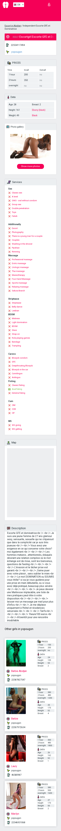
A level (15, 196)
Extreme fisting (18, 393)
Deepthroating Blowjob (22, 365)
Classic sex (17, 193)
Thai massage (18, 271)
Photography (17, 232)
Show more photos (30, 166)
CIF (13, 413)
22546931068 (18, 822)
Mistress (16, 318)
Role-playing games (21, 338)
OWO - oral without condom (24, 200)
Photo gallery (17, 127)
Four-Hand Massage (21, 279)
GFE (13, 362)
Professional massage (22, 259)
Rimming (16, 251)
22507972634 (18, 727)
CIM (13, 405)
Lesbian (15, 310)
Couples (15, 240)
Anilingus (16, 377)
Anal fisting (17, 389)
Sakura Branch (18, 290)
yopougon (16, 51)
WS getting (17, 429)
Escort (15, 228)
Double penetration (20, 208)
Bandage (16, 342)
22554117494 (18, 45)
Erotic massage (19, 263)
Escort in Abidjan (13, 25)
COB (14, 409)
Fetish (14, 216)
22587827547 (18, 679)
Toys (14, 212)
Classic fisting (18, 385)
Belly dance (17, 307)
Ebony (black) (38, 110)
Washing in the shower (22, 244)
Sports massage (19, 283)
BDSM (15, 326)
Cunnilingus (17, 373)
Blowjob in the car (20, 369)
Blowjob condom (20, 358)
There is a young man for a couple (27, 236)
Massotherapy (18, 275)
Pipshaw (16, 248)
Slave (14, 330)
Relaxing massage (20, 287)
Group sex (16, 204)
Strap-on (16, 334)
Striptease (16, 303)
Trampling (16, 346)
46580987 (16, 774)
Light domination (19, 322)
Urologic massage (20, 267)
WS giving (16, 425)
